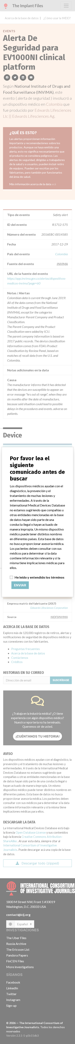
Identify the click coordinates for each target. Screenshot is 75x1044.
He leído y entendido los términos (39, 577)
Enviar (20, 585)
